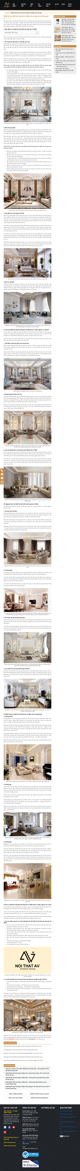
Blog (63, 4)
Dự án (57, 4)
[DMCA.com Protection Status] (68, 1136)
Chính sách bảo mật (9, 1142)
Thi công (39, 5)
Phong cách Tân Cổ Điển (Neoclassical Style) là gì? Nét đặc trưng (65, 70)
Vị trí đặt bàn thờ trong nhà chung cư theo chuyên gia (17, 1049)
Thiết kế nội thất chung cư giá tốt (39, 1093)
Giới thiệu (14, 5)
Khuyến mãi (23, 5)
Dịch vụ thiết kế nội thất (15, 1093)
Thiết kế (31, 5)
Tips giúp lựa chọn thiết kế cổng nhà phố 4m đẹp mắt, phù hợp (20, 1057)
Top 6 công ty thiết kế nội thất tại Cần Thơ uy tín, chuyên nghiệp (20, 1060)
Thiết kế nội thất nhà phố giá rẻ (39, 1097)
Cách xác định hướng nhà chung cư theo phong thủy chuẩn (19, 1046)
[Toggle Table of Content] (36, 32)
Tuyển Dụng (70, 5)
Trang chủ (7, 12)
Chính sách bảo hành (10, 1145)
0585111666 (27, 1142)
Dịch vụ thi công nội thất (15, 1097)
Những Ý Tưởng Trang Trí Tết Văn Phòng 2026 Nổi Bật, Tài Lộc (20, 1053)
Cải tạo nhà (48, 5)
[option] (16, 1096)
